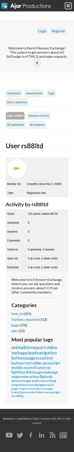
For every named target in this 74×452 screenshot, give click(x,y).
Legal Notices (24, 418)
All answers (37, 125)
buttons (18, 357)
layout (45, 381)
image (26, 381)
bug (53, 381)
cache (31, 392)
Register (58, 31)
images (38, 372)
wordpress (37, 388)
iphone (16, 381)
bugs (15, 325)
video (51, 347)
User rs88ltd (15, 116)
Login (42, 31)
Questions (13, 93)
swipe (16, 376)
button (17, 362)
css (48, 367)
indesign (51, 372)
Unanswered (34, 93)
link (29, 372)
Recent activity (39, 116)
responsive (19, 385)
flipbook (46, 376)
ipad (32, 352)
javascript (51, 362)
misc (14, 331)
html (48, 358)
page (31, 357)
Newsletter (9, 418)
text (28, 362)
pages (41, 385)
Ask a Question (17, 102)
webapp (19, 352)
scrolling (17, 395)
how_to (17, 314)
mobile (17, 367)
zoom (28, 367)
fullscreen (43, 392)
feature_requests (25, 319)
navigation (47, 352)
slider (37, 362)
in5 (48, 288)
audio (35, 381)
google (55, 392)
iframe (39, 367)
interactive (30, 376)
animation (21, 347)
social (32, 385)
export (39, 347)
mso (40, 358)
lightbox (18, 372)
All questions (15, 125)
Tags (51, 93)
